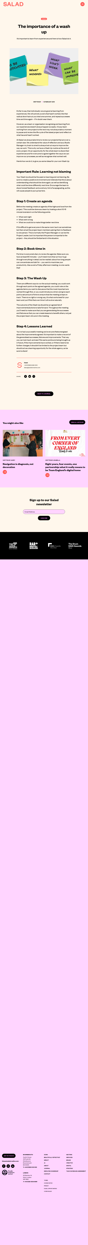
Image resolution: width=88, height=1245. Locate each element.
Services (69, 1157)
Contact (47, 1174)
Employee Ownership (51, 1171)
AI (44, 1163)
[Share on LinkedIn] (29, 376)
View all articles (77, 422)
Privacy (46, 1186)
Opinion (44, 19)
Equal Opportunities (50, 1188)
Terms (46, 1180)
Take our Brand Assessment (76, 1171)
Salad (26, 363)
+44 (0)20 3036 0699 (30, 1181)
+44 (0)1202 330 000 (31, 365)
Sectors (69, 1154)
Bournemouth (28, 1154)
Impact (46, 1160)
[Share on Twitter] (33, 376)
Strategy (69, 1168)
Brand (68, 1160)
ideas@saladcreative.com (32, 367)
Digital (68, 1165)
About (46, 1165)
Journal (47, 1168)
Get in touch (9, 1156)
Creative (69, 1163)
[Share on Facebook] (25, 376)
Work (46, 1154)
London (25, 1173)
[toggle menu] (82, 4)
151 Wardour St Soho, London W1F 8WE (27, 1177)
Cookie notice (48, 1183)
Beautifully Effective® (52, 1157)
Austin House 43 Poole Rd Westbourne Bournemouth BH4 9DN (27, 1161)
